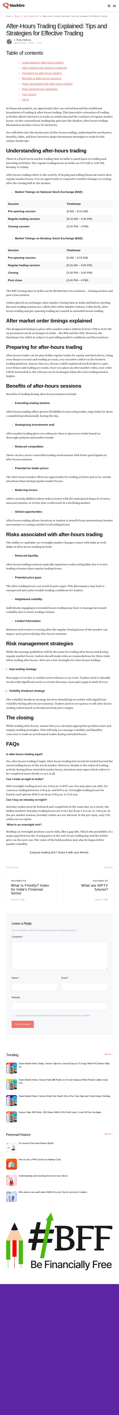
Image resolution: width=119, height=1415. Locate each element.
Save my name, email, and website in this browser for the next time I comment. (53, 1015)
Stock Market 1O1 (31, 16)
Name (15, 978)
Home (8, 16)
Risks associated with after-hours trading (47, 83)
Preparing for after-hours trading (42, 73)
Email (65, 978)
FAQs (25, 99)
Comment (17, 937)
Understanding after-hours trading (43, 62)
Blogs (17, 16)
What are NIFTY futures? (94, 887)
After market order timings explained (44, 67)
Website (16, 997)
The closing (29, 94)
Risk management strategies (40, 88)
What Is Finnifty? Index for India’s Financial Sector (30, 889)
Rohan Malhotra (23, 40)
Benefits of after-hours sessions (41, 78)
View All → (108, 1054)
